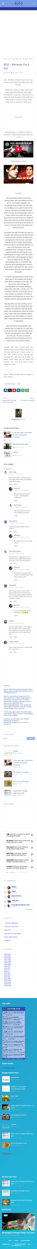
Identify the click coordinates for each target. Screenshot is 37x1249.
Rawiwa (13, 887)
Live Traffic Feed (13, 1009)
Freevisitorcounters (8, 1068)
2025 (7, 956)
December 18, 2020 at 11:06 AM (21, 607)
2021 (7, 963)
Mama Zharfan (16, 896)
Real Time (13, 1058)
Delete (15, 484)
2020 (7, 965)
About (16, 1240)
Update (15, 751)
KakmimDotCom (11, 1042)
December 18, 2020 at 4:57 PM (16, 623)
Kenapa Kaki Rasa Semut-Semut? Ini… (12, 1019)
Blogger (23, 1245)
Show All (7, 940)
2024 (7, 958)
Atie (10, 374)
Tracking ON (19, 1058)
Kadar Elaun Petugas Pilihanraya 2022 (20, 792)
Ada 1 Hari (14, 1096)
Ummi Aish (15, 900)
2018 (7, 968)
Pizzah (11, 621)
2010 (7, 982)
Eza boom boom (15, 551)
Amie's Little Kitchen (11, 937)
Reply (10, 484)
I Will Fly (15, 452)
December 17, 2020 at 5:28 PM (21, 490)
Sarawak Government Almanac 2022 (21, 1201)
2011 (7, 980)
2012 (7, 979)
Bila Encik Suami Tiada (21, 781)
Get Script (7, 1058)
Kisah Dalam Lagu (13, 59)
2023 (7, 959)
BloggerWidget (29, 909)
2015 (7, 973)
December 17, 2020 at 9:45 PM (16, 553)
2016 (6, 972)
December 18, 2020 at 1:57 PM (21, 507)
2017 (6, 970)
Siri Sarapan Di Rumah (21, 772)
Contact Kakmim (25, 1240)
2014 (7, 975)
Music (19, 384)
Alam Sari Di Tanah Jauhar (12, 933)
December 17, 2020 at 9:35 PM (16, 523)
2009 (7, 984)
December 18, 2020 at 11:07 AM (21, 537)
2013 (7, 977)
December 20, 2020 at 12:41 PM (16, 643)
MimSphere (15, 1077)
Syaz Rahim (13, 521)
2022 (7, 961)
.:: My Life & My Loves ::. (12, 926)
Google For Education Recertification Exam (18, 1088)
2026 (7, 954)
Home (5, 59)
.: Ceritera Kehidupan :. (11, 923)
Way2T (12, 1244)
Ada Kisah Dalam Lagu (20, 444)
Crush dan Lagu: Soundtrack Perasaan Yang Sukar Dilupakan (22, 435)
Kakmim (7, 72)
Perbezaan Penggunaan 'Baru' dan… (12, 1046)
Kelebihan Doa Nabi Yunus (20, 1191)
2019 (7, 966)
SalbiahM (12, 585)
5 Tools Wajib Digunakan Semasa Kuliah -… (11, 1051)
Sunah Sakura (14, 642)
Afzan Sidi (7, 930)
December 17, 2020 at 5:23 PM (16, 474)
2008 (7, 985)
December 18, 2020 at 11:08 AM (21, 569)
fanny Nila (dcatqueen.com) (21, 905)
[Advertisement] (18, 35)
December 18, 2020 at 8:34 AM (16, 587)
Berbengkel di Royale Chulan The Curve (22, 1107)
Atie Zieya (12, 472)
